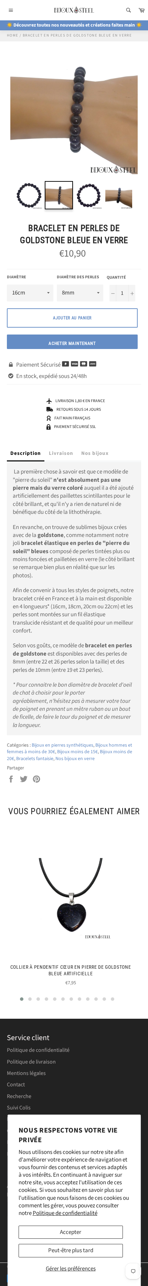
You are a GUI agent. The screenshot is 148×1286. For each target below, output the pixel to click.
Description (25, 453)
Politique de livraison (31, 1062)
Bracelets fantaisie (34, 758)
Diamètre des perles (78, 277)
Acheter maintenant (72, 343)
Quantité (116, 277)
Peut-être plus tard (70, 1250)
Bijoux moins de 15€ (77, 751)
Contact (16, 1084)
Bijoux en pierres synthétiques (62, 745)
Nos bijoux (95, 453)
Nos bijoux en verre (75, 758)
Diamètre (16, 277)
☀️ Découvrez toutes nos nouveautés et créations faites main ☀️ (74, 25)
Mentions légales (26, 1073)
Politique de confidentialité (65, 1213)
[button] (22, 999)
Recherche (19, 1096)
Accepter (70, 1232)
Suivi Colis (19, 1107)
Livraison (61, 453)
